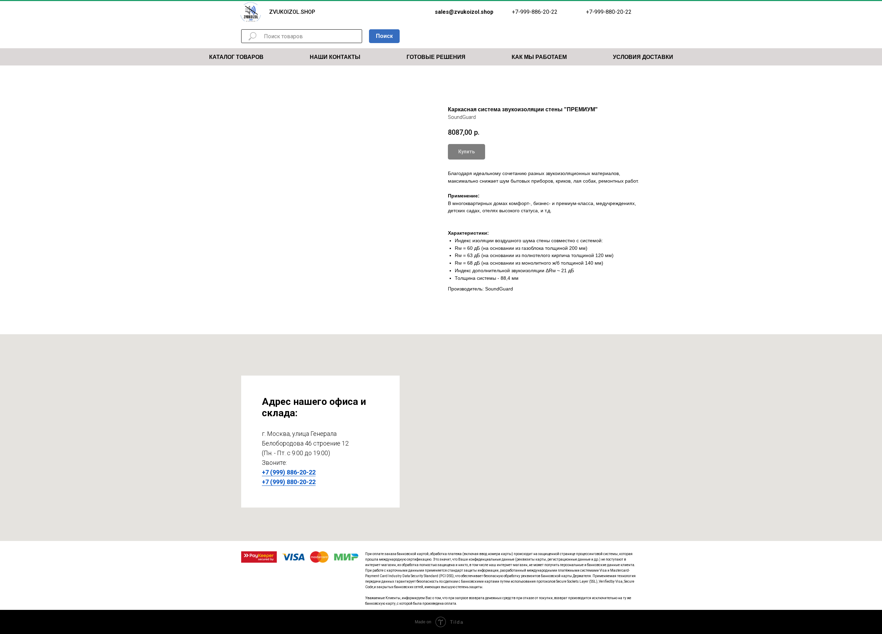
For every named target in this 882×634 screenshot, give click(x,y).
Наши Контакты (335, 57)
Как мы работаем (539, 57)
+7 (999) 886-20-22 (289, 472)
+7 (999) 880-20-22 (289, 481)
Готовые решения (436, 57)
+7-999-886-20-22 (534, 12)
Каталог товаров (236, 57)
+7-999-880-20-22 (609, 12)
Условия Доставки (643, 57)
